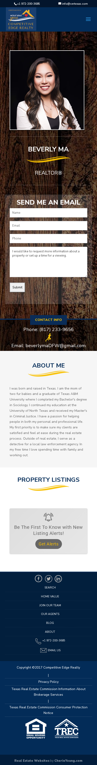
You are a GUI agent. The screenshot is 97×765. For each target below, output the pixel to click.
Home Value (50, 596)
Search (50, 587)
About (50, 632)
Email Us (54, 650)
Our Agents (50, 614)
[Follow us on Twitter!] (48, 578)
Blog (50, 623)
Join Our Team (50, 605)
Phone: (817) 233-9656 (48, 329)
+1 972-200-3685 (28, 4)
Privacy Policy (48, 682)
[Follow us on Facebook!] (38, 578)
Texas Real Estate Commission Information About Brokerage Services (48, 692)
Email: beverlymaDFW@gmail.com (48, 346)
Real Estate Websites (31, 761)
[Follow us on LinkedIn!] (58, 578)
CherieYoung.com (68, 761)
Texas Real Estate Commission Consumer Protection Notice (48, 710)
